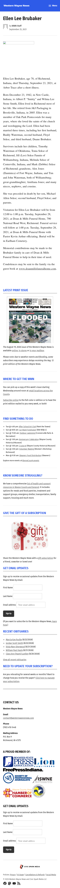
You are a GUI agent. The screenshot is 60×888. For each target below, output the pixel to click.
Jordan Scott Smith (14, 643)
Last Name (7, 596)
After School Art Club (27, 426)
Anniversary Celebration (29, 439)
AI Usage (20, 874)
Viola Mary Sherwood (15, 646)
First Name (8, 587)
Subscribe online (11, 400)
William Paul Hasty (14, 650)
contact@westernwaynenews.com (18, 718)
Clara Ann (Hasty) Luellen (17, 654)
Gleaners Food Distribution (30, 455)
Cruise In (22, 446)
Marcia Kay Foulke (14, 639)
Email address (9, 605)
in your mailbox (37, 350)
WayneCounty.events (30, 460)
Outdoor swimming (27, 433)
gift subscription (45, 558)
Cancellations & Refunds (35, 874)
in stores (23, 350)
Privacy (13, 874)
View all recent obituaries (14, 659)
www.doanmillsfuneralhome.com (37, 268)
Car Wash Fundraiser (27, 430)
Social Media (51, 874)
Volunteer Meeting (26, 449)
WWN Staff (17, 26)
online (15, 350)
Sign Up (8, 613)
